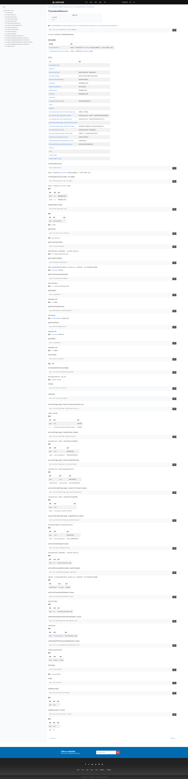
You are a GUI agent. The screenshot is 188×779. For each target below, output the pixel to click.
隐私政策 (97, 777)
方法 (53, 19)
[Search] (134, 2)
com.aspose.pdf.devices (10, 14)
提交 (118, 752)
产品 (86, 2)
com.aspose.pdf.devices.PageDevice (87, 25)
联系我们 (105, 777)
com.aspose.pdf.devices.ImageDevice (108, 25)
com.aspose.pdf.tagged (10, 33)
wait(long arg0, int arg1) (55, 158)
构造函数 (54, 17)
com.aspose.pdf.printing (10, 31)
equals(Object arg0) (54, 65)
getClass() (51, 68)
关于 (105, 2)
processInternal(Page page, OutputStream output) (62, 126)
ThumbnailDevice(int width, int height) (59, 51)
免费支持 (102, 769)
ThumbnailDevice (90, 6)
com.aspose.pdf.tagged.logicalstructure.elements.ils (17, 44)
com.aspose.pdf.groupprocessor (12, 23)
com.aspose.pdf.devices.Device (69, 25)
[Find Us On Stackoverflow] (96, 764)
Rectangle (54, 270)
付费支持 (109, 769)
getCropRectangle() (54, 76)
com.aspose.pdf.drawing (11, 16)
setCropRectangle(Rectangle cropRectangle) (60, 133)
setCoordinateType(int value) (56, 129)
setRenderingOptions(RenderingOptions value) (61, 140)
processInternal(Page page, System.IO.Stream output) (63, 122)
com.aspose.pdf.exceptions (11, 19)
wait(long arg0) (53, 155)
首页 (78, 769)
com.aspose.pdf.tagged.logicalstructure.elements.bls (17, 39)
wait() (50, 151)
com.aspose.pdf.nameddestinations (13, 25)
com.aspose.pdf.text (10, 46)
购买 (91, 2)
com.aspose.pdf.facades (11, 21)
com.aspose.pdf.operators (11, 27)
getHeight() (52, 83)
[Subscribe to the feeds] (102, 764)
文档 (96, 769)
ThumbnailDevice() (54, 47)
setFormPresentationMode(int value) (58, 137)
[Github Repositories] (99, 764)
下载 (87, 769)
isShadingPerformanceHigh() (56, 101)
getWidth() (51, 94)
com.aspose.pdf (9, 12)
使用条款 (101, 777)
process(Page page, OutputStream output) (60, 115)
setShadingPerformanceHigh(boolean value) (60, 144)
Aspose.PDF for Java (9, 10)
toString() (51, 147)
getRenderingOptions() (55, 86)
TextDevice (53, 738)
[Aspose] (58, 2)
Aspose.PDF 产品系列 (57, 6)
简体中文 (126, 2)
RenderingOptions (56, 318)
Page (54, 423)
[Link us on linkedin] (92, 764)
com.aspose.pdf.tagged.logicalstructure (14, 35)
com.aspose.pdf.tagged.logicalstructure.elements (16, 37)
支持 (96, 2)
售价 (92, 769)
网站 (100, 2)
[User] (130, 2)
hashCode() (52, 97)
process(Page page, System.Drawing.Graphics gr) (62, 112)
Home (49, 6)
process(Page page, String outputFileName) (60, 119)
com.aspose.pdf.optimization (12, 29)
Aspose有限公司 (84, 777)
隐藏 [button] (76, 15)
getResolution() (53, 90)
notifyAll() (51, 108)
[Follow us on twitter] (89, 764)
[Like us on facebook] (86, 764)
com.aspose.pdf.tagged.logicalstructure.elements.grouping (18, 42)
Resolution (55, 334)
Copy (174, 30)
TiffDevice (172, 738)
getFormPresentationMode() (56, 79)
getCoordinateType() (54, 72)
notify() (51, 104)
